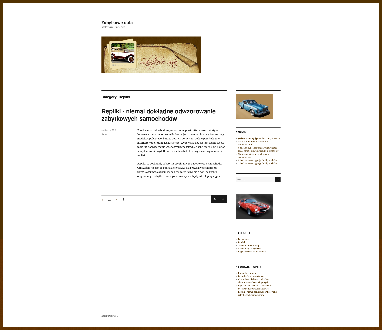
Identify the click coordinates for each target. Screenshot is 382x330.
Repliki (104, 134)
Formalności (244, 239)
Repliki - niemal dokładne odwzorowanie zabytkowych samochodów (158, 114)
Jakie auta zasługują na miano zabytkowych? (259, 138)
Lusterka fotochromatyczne (251, 276)
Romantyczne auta (247, 273)
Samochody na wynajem (249, 248)
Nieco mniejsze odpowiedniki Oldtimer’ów (258, 151)
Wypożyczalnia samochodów (252, 251)
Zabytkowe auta (117, 22)
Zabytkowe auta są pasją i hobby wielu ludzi (258, 160)
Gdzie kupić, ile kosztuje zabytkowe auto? (257, 148)
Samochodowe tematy (248, 245)
